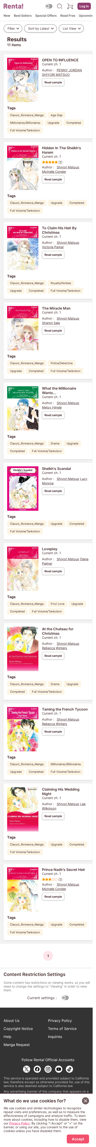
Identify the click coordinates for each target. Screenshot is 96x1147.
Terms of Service (62, 1028)
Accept (78, 1139)
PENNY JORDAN (69, 70)
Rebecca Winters (54, 648)
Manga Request (17, 1044)
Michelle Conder (54, 172)
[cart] (70, 6)
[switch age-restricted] (48, 6)
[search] (59, 6)
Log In (84, 6)
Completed (73, 122)
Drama (55, 443)
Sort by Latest (38, 28)
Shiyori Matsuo (68, 167)
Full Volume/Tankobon (25, 130)
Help (7, 1036)
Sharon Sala (51, 323)
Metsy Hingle (52, 407)
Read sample (53, 82)
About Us (11, 1020)
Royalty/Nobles (61, 283)
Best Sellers (23, 15)
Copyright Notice (18, 1028)
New (7, 15)
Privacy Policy (60, 1020)
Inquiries (55, 1036)
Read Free (67, 15)
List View (69, 28)
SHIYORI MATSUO (56, 74)
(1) (60, 162)
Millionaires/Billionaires (25, 122)
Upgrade (53, 122)
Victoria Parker (53, 247)
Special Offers (46, 15)
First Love (57, 604)
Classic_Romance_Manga (27, 115)
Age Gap (57, 115)
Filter (11, 28)
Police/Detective (62, 363)
